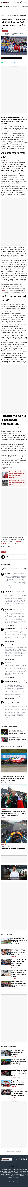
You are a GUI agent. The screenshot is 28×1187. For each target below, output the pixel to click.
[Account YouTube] (26, 1159)
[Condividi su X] (10, 62)
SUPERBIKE (15, 7)
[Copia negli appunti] (19, 62)
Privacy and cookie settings (14, 1151)
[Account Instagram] (21, 1159)
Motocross (14, 967)
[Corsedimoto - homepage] (6, 2)
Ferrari (6, 162)
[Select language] (19, 2)
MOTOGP (6, 7)
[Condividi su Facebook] (6, 62)
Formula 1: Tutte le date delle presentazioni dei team (17, 482)
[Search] (15, 2)
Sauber (3, 290)
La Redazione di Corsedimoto (14, 1164)
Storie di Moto (15, 1077)
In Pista (13, 946)
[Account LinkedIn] (24, 1159)
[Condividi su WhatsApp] (2, 62)
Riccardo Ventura (7, 34)
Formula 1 (4, 31)
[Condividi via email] (24, 62)
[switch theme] (24, 2)
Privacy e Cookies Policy (14, 1166)
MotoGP (13, 956)
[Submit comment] (25, 569)
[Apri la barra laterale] (1, 7)
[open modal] (26, 2)
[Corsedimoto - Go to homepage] (6, 1159)
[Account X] (16, 1159)
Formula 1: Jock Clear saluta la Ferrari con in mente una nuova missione (16, 474)
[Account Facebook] (19, 1159)
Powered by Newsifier (14, 1181)
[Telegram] (15, 62)
